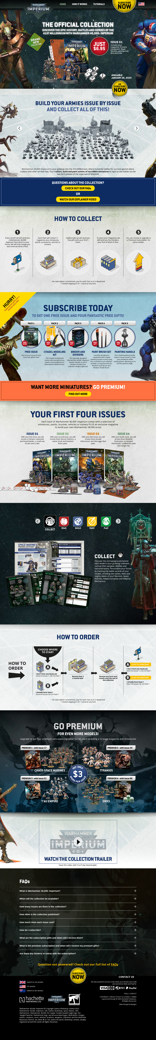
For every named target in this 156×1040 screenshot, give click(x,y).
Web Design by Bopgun (127, 1004)
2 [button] (64, 523)
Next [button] (136, 128)
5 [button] (106, 523)
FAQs (114, 964)
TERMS (134, 997)
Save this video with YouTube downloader (78, 865)
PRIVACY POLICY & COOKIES (120, 997)
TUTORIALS (99, 4)
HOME (63, 4)
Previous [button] (19, 128)
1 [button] (50, 523)
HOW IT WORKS (79, 4)
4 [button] (92, 523)
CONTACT (133, 993)
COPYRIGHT (104, 997)
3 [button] (78, 523)
